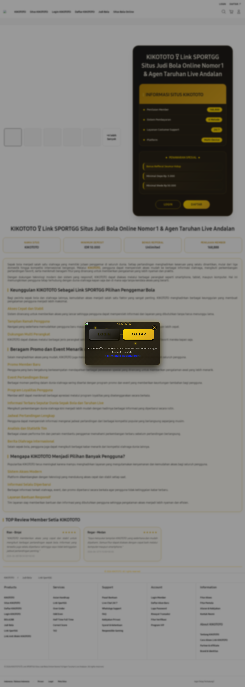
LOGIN (104, 334)
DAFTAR (138, 334)
